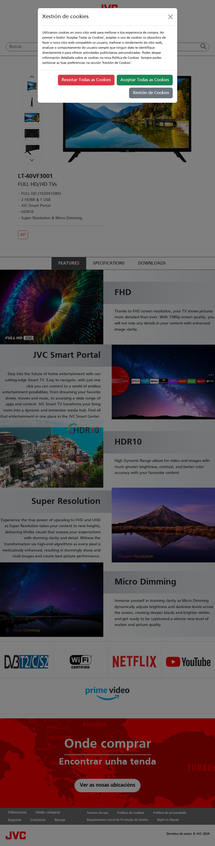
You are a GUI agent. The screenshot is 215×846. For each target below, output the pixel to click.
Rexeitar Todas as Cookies (86, 80)
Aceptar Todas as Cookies (144, 80)
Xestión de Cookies (151, 93)
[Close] (170, 16)
